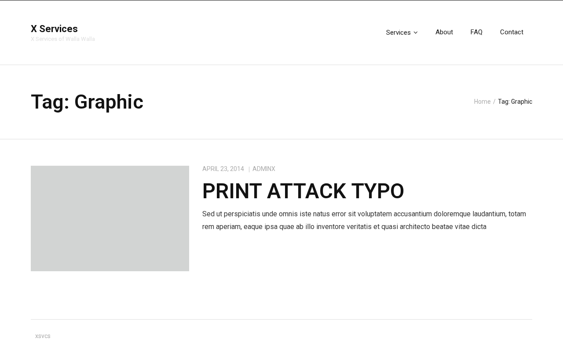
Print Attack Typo (303, 191)
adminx (263, 168)
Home (482, 101)
